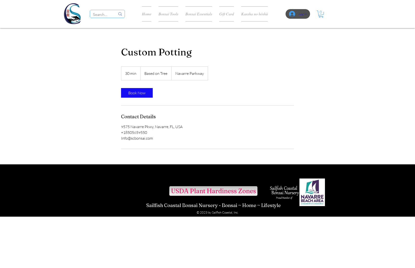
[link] (137, 93)
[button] (321, 14)
